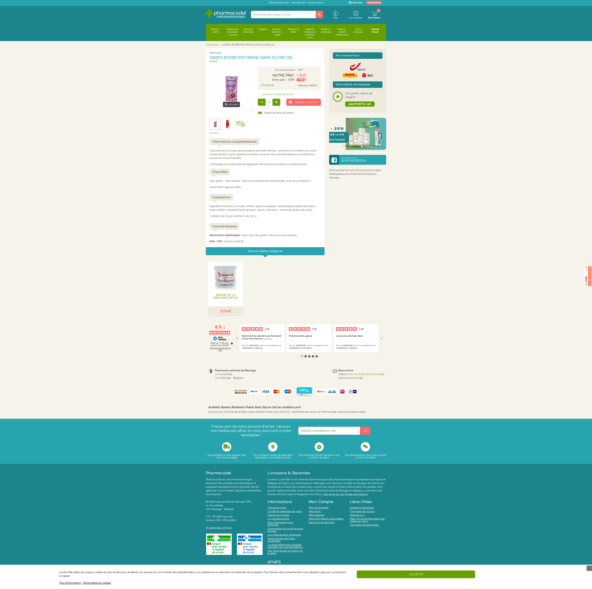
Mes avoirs (315, 511)
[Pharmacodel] (226, 14)
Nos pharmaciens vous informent (280, 523)
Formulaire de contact (362, 511)
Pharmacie (212, 44)
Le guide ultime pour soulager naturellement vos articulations (285, 546)
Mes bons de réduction (322, 522)
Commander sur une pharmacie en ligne (285, 530)
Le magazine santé (278, 518)
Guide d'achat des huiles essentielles (281, 540)
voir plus (268, 338)
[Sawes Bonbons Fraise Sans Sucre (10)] (241, 124)
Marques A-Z (357, 515)
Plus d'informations (70, 582)
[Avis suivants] (381, 338)
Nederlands (374, 2)
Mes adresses (316, 515)
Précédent (215, 114)
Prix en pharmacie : (285, 70)
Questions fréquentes (362, 507)
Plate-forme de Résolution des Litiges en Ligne (367, 520)
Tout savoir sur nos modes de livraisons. (345, 494)
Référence (303, 85)
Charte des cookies (278, 515)
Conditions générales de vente (284, 511)
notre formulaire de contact (362, 374)
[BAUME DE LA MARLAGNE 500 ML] (225, 276)
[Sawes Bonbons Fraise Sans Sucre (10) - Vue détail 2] (228, 124)
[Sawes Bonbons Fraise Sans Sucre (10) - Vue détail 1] (215, 124)
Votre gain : (279, 80)
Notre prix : (283, 75)
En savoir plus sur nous (219, 527)
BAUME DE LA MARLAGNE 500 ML (225, 296)
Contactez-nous (276, 507)
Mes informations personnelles (326, 518)
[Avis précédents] (237, 338)
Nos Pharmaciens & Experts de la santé (284, 552)
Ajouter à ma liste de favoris (277, 94)
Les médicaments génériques (284, 534)
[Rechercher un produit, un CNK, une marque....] (319, 14)
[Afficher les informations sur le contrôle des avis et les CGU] (232, 343)
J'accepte (416, 574)
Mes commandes (319, 507)
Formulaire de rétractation (364, 525)
